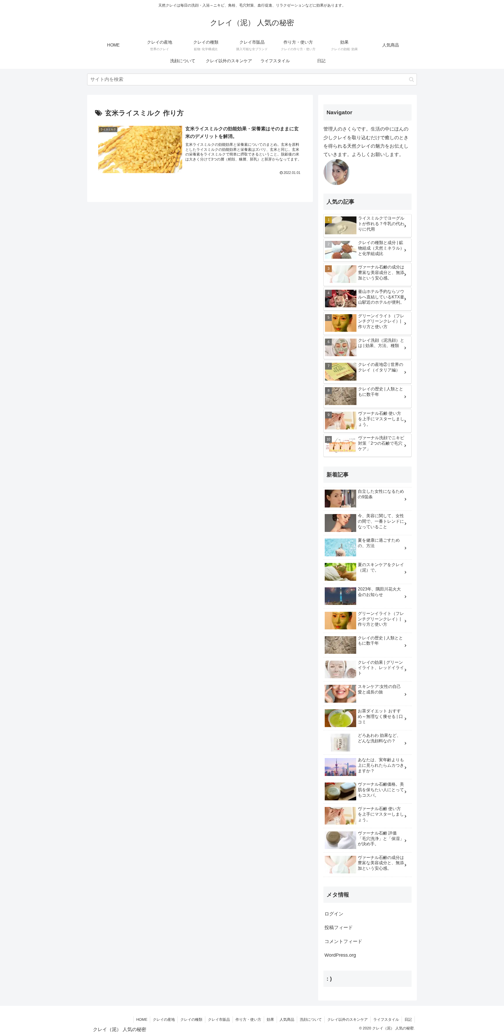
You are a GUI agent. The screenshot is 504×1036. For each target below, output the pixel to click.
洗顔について (311, 1019)
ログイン (333, 913)
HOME (141, 1019)
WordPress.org (340, 955)
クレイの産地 (164, 1019)
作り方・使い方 (248, 1019)
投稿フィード (338, 927)
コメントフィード (343, 941)
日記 (408, 1019)
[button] (411, 79)
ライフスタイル (386, 1019)
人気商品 (287, 1019)
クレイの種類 (191, 1019)
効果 (270, 1019)
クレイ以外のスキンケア (347, 1019)
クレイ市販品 (219, 1019)
